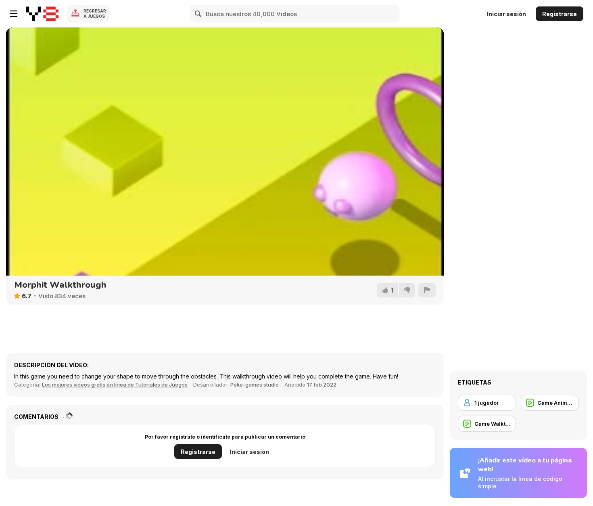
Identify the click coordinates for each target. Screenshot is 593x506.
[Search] (198, 14)
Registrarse (559, 13)
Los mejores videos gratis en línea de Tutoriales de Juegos (115, 384)
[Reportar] (427, 290)
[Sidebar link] (14, 14)
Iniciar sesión (506, 13)
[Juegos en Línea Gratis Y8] (42, 13)
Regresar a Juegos (95, 13)
